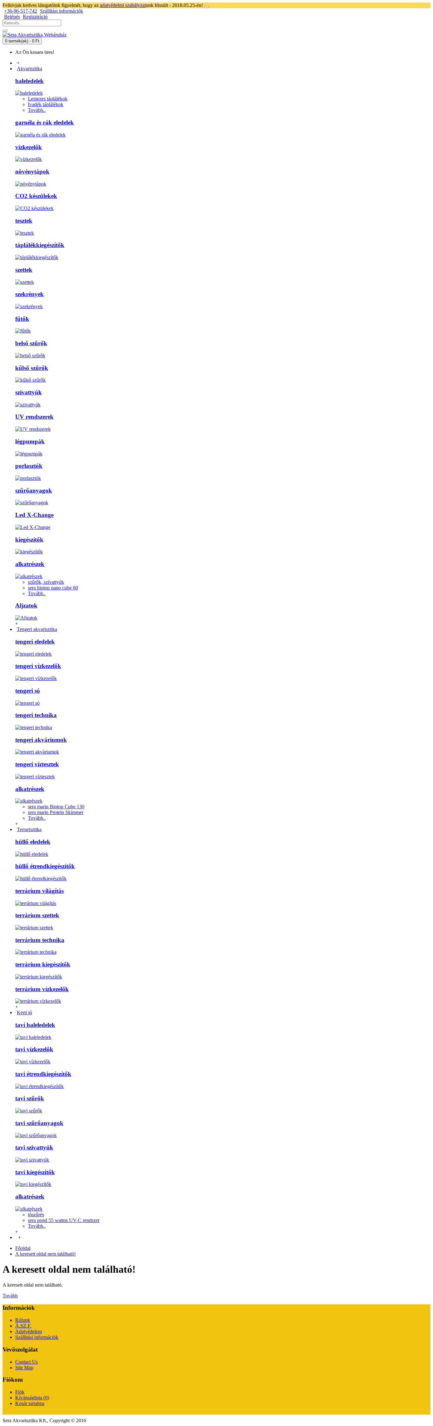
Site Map (24, 1367)
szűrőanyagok (33, 490)
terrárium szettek (37, 915)
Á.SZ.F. (23, 1325)
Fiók (19, 1392)
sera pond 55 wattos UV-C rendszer (64, 1220)
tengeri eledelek (35, 641)
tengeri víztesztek (37, 764)
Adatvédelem (28, 1331)
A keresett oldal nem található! (45, 1254)
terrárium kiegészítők (42, 964)
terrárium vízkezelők (42, 989)
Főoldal (22, 1248)
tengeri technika (36, 715)
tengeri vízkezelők (38, 666)
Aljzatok (26, 605)
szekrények (29, 294)
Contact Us (26, 1362)
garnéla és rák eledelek (44, 122)
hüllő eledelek (32, 841)
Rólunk (22, 1320)
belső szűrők (31, 343)
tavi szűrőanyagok (39, 1123)
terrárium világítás (39, 891)
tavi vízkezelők (34, 1049)
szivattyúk (28, 392)
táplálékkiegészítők (39, 245)
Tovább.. (37, 110)
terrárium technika (39, 940)
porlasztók (28, 465)
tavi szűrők (29, 1098)
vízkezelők (28, 147)
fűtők (22, 318)
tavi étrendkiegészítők (43, 1074)
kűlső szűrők (31, 368)
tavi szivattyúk (34, 1147)
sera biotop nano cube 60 (53, 587)
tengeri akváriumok (41, 739)
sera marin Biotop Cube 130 (56, 806)
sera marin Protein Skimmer (55, 812)
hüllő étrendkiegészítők (45, 866)
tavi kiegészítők (35, 1172)
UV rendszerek (34, 416)
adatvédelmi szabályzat (123, 5)
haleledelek (29, 81)
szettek (23, 269)
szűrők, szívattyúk (46, 582)
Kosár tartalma (29, 1403)
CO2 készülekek (36, 196)
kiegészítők (29, 539)
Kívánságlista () (32, 1397)
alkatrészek (29, 564)
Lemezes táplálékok (48, 98)
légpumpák (30, 441)
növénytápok (32, 171)
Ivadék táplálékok (45, 104)
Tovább (10, 1295)
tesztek (23, 220)
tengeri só (27, 690)
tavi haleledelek (35, 1025)
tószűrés (36, 1214)
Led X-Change (34, 515)
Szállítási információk (36, 1337)
